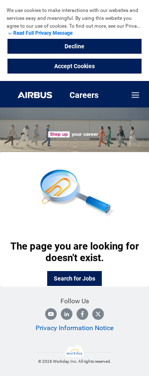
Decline (74, 46)
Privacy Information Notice (74, 328)
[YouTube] (51, 314)
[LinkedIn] (66, 314)
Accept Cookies (74, 66)
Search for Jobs (74, 278)
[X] (98, 314)
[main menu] (135, 95)
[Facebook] (82, 314)
